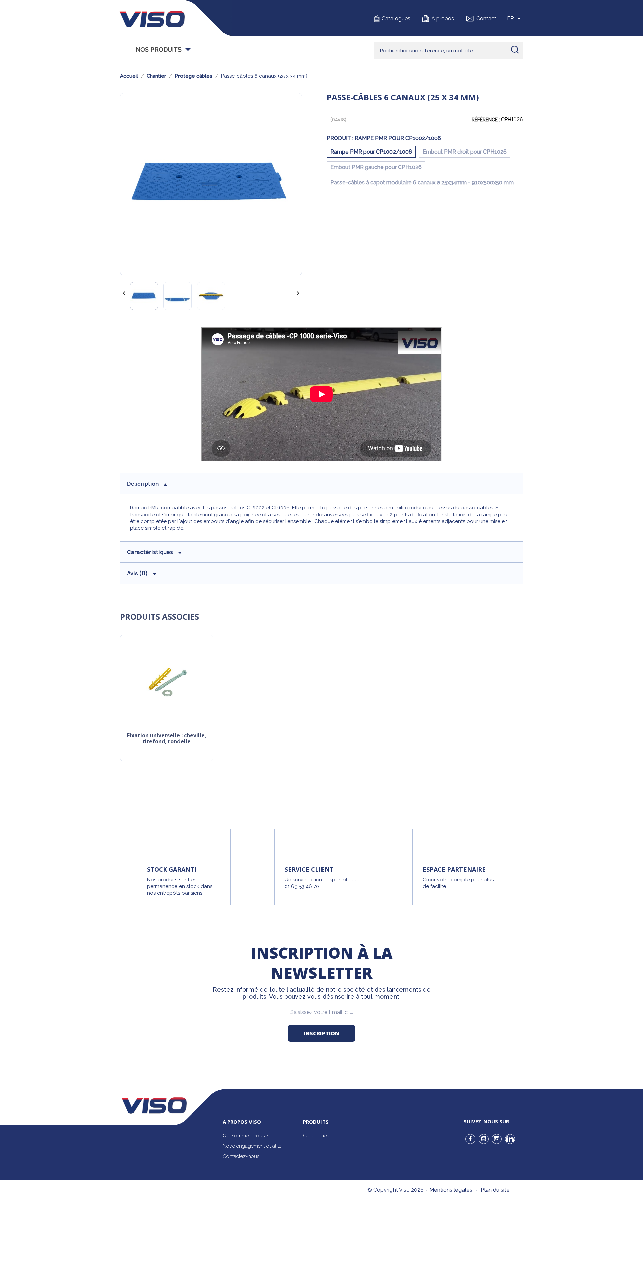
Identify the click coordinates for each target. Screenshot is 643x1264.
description (143, 483)
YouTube (483, 1139)
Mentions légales (450, 1190)
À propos (442, 18)
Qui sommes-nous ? (245, 1136)
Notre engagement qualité (252, 1146)
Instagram (496, 1139)
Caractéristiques (150, 552)
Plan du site (495, 1190)
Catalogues (396, 18)
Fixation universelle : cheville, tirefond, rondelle (166, 739)
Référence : (486, 119)
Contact (486, 18)
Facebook (470, 1139)
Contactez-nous (241, 1156)
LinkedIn (510, 1139)
